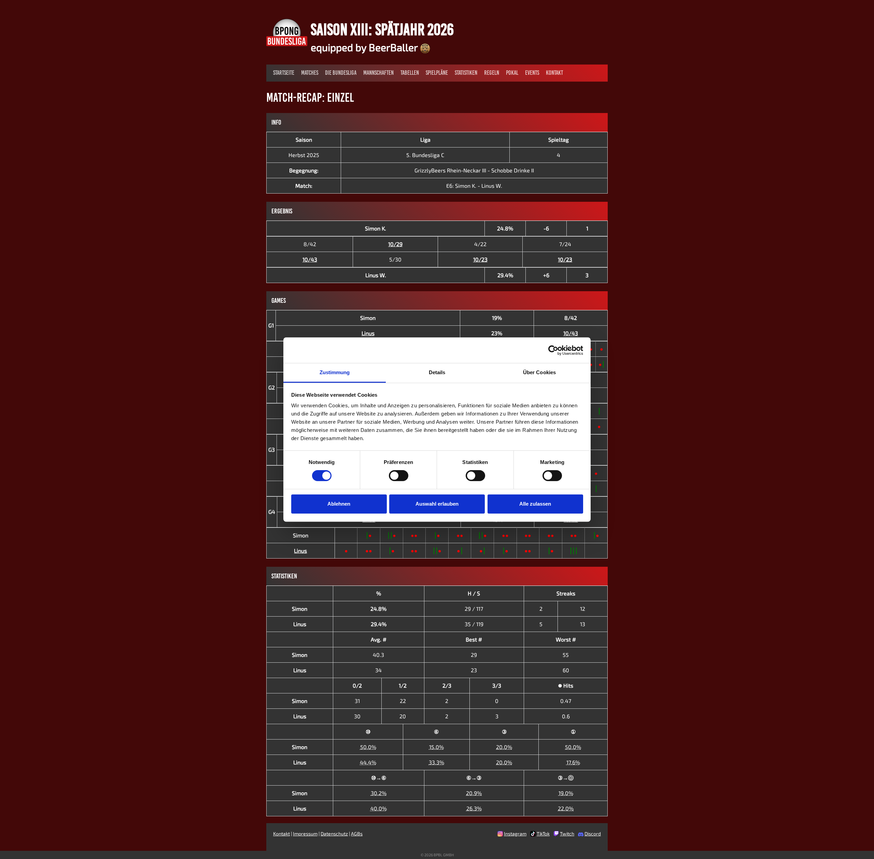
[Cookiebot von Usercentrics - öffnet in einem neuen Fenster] (553, 350)
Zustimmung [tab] (335, 372)
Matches (309, 72)
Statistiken (466, 72)
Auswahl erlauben (437, 504)
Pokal (512, 72)
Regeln (491, 72)
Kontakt (554, 72)
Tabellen (409, 72)
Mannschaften (378, 72)
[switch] (398, 475)
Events (532, 72)
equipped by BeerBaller (365, 47)
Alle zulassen (535, 504)
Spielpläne (437, 72)
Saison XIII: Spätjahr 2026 (382, 29)
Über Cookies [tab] (539, 372)
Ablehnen (338, 504)
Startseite (283, 72)
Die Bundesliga (340, 72)
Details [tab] (437, 372)
